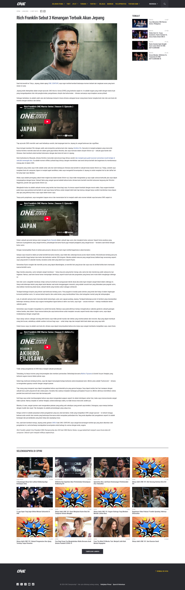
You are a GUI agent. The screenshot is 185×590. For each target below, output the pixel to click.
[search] (164, 4)
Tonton (93, 4)
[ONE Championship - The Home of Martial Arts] (21, 4)
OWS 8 (54, 423)
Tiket (68, 4)
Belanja (102, 4)
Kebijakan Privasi (106, 584)
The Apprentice (120, 4)
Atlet (74, 4)
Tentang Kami (133, 4)
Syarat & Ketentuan (119, 584)
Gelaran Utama (57, 4)
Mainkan (110, 4)
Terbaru (83, 4)
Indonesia (152, 4)
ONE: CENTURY (53, 83)
